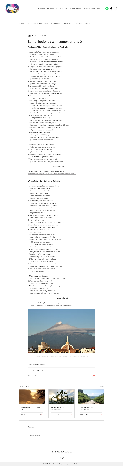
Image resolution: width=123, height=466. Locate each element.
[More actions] (94, 36)
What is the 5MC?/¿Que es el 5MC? (38, 23)
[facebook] (111, 8)
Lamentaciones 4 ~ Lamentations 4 (57, 408)
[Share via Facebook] (29, 370)
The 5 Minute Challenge (61, 451)
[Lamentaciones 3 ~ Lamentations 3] (91, 396)
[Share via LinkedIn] (38, 370)
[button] (101, 23)
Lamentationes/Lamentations (37, 364)
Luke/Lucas (78, 23)
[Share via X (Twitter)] (33, 370)
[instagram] (115, 8)
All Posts (21, 23)
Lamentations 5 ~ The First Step (30, 408)
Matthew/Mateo (55, 23)
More (86, 23)
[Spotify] (107, 8)
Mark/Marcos (67, 23)
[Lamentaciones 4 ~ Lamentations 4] (62, 396)
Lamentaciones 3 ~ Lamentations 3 (86, 408)
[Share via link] (42, 370)
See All (102, 386)
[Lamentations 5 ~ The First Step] (32, 396)
